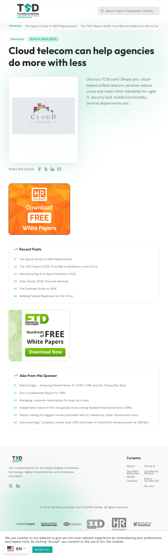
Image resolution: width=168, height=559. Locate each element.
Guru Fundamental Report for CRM (42, 393)
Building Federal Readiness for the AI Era (46, 296)
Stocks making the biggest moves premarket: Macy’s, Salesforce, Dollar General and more (78, 415)
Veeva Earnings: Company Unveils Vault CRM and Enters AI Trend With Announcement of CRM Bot (84, 422)
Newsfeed (17, 39)
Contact (132, 481)
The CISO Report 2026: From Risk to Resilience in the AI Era (119, 26)
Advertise (133, 473)
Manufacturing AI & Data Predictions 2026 (47, 274)
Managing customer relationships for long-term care (54, 400)
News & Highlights (43, 39)
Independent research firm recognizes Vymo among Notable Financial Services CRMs (75, 407)
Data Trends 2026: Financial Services (43, 281)
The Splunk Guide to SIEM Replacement (51, 26)
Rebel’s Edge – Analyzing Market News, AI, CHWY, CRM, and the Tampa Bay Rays (72, 385)
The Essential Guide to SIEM (37, 288)
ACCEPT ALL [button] (42, 549)
